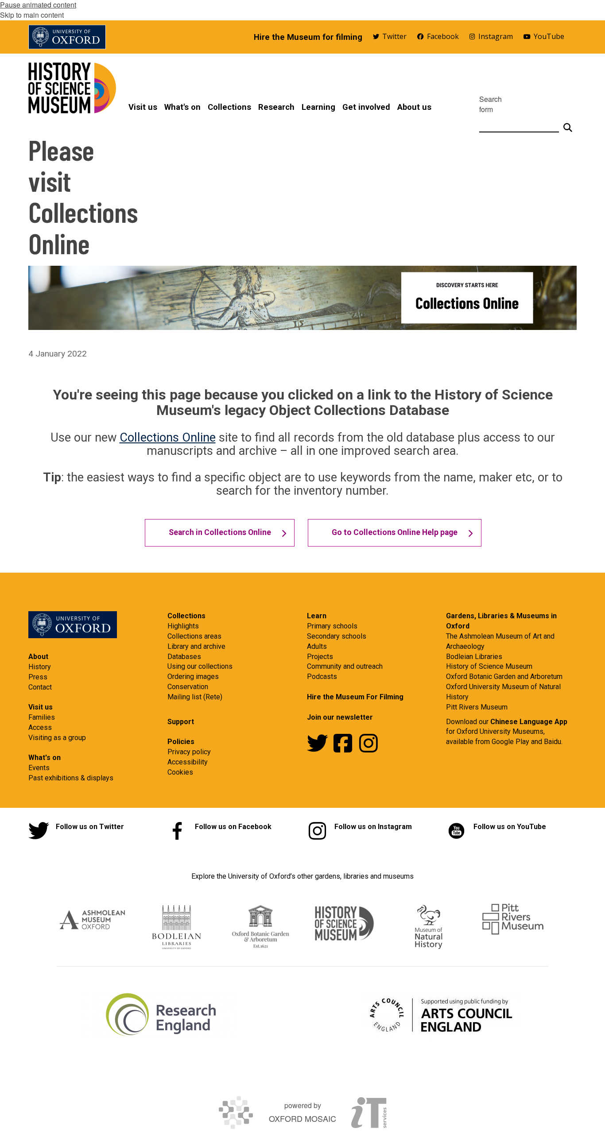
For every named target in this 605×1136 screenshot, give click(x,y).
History (39, 667)
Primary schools (332, 626)
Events (39, 768)
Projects (320, 656)
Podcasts (322, 676)
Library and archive (196, 646)
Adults (317, 646)
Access (40, 727)
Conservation (187, 686)
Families (41, 717)
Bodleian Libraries (474, 656)
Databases (184, 656)
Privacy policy (189, 752)
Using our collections (200, 666)
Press (37, 677)
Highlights (183, 626)
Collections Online (168, 437)
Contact (40, 687)
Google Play (511, 741)
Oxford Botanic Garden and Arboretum (504, 676)
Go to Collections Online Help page (395, 532)
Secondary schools (336, 636)
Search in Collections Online (220, 532)
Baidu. (553, 741)
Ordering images (193, 676)
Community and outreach (345, 666)
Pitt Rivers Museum (477, 707)
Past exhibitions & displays (70, 778)
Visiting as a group (57, 737)
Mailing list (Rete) (194, 697)
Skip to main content (32, 15)
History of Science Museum (489, 666)
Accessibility (187, 762)
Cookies (180, 772)
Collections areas (194, 636)
